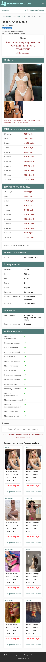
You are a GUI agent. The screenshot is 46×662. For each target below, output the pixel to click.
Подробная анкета (13, 492)
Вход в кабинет (30, 655)
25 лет (27, 269)
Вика (7, 447)
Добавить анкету (10, 655)
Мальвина (9, 549)
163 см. (27, 274)
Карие (27, 287)
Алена (28, 549)
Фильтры (5, 10)
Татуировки (29, 303)
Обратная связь (23, 659)
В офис (27, 315)
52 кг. (26, 278)
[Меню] (43, 3)
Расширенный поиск (35, 10)
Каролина (29, 498)
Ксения (28, 600)
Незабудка (9, 498)
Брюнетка (28, 292)
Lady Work (9, 600)
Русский (27, 324)
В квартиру (28, 316)
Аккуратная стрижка (29, 298)
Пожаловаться (24, 53)
